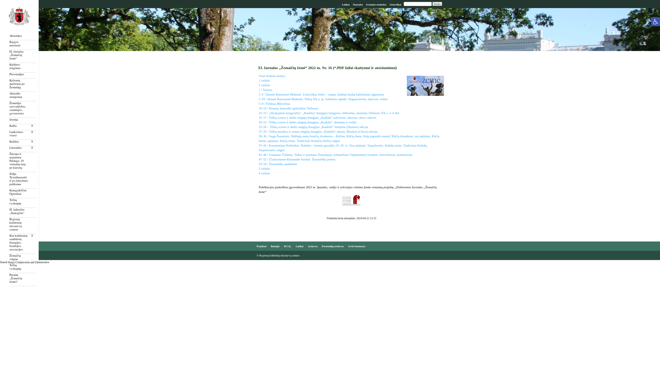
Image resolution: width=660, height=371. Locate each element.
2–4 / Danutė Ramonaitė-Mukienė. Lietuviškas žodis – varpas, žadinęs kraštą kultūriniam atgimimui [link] (321, 94)
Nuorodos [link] (358, 4)
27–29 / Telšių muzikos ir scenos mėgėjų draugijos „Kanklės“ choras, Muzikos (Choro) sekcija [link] (318, 131)
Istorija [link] (13, 119)
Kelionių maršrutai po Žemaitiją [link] (17, 84)
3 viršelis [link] (264, 168)
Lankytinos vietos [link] (16, 133)
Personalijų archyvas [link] (333, 246)
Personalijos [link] (16, 74)
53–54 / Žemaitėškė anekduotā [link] (278, 164)
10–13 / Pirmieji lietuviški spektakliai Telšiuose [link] (288, 108)
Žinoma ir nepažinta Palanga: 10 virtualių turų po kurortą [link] (17, 161)
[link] (655, 21)
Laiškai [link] (346, 4)
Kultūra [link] (14, 141)
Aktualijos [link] (15, 36)
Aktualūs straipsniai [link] (15, 95)
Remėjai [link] (275, 246)
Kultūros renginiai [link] (14, 66)
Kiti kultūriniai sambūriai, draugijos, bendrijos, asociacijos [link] (18, 242)
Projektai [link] (261, 246)
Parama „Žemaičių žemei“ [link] (15, 278)
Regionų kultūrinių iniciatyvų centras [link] (15, 224)
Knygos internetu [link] (14, 43)
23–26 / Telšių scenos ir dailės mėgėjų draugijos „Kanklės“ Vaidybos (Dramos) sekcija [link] (313, 127)
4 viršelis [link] (264, 173)
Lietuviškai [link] (395, 4)
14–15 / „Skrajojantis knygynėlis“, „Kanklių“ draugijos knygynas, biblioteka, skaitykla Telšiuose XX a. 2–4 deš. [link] (329, 113)
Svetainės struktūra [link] (376, 4)
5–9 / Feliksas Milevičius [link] (274, 103)
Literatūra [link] (15, 148)
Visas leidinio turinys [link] (272, 76)
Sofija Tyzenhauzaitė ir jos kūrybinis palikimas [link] (18, 179)
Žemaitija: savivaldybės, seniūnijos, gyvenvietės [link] (17, 108)
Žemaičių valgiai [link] (15, 257)
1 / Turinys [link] (265, 90)
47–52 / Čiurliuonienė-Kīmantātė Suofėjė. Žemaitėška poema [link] (297, 159)
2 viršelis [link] (264, 85)
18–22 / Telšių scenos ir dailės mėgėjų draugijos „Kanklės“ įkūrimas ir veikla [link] (307, 122)
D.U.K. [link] (287, 246)
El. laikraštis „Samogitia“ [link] (17, 211)
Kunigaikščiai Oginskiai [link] (17, 192)
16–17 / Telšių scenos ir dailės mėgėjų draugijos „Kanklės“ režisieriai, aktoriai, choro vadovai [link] (317, 117)
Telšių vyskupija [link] (15, 201)
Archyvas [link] (312, 246)
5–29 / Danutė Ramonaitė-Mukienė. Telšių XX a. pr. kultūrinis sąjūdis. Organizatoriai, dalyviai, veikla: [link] (323, 99)
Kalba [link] (13, 126)
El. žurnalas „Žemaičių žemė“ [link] (16, 55)
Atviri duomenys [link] (356, 246)
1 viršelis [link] (264, 80)
